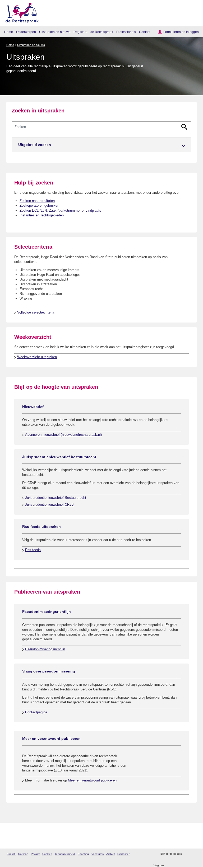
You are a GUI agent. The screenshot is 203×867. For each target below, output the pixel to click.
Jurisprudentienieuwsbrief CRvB (49, 504)
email (193, 854)
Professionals (126, 32)
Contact (144, 32)
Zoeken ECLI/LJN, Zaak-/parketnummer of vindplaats (60, 210)
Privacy (35, 853)
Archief (110, 853)
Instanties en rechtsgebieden (42, 215)
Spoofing (83, 853)
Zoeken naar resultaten (37, 201)
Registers (80, 32)
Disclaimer (123, 853)
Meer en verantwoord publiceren (92, 780)
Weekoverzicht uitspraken (37, 357)
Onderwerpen (26, 32)
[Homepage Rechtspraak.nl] (20, 12)
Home (8, 32)
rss (187, 854)
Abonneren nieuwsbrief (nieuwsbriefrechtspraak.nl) (63, 435)
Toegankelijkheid (65, 853)
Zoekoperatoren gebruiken (39, 205)
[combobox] (101, 126)
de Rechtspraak (101, 32)
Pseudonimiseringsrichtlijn (45, 649)
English (11, 853)
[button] (101, 145)
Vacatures (97, 853)
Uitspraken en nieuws (54, 32)
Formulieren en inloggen (181, 32)
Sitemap (23, 853)
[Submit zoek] (184, 127)
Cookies (47, 853)
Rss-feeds (33, 550)
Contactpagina (36, 712)
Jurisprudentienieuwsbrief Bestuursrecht (55, 498)
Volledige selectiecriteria (35, 312)
